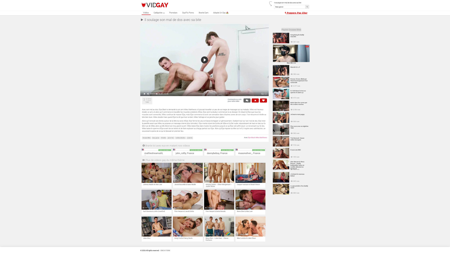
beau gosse (155, 138)
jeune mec (171, 138)
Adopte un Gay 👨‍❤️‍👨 (220, 13)
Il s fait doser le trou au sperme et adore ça (298, 91)
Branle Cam (203, 13)
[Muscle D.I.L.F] (281, 75)
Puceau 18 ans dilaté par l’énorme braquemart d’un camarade (299, 80)
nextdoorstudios (180, 138)
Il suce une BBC (295, 150)
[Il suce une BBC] (281, 158)
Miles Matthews (261, 138)
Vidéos (146, 13)
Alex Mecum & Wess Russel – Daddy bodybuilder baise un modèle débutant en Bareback (297, 165)
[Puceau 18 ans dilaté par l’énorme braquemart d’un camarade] (281, 87)
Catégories (158, 13)
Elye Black (251, 138)
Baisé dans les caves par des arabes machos (298, 103)
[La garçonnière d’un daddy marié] (281, 194)
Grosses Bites (146, 138)
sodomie (189, 138)
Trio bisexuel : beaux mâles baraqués (297, 139)
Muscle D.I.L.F (295, 67)
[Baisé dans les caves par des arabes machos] (281, 110)
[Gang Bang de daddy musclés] (281, 43)
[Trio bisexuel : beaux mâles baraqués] (281, 146)
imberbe (163, 138)
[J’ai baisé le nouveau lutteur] (281, 182)
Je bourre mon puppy (297, 114)
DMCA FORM (165, 251)
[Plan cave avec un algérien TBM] (281, 134)
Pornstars (173, 13)
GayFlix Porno (188, 13)
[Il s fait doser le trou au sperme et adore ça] (281, 99)
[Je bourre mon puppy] (281, 122)
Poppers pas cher (296, 12)
